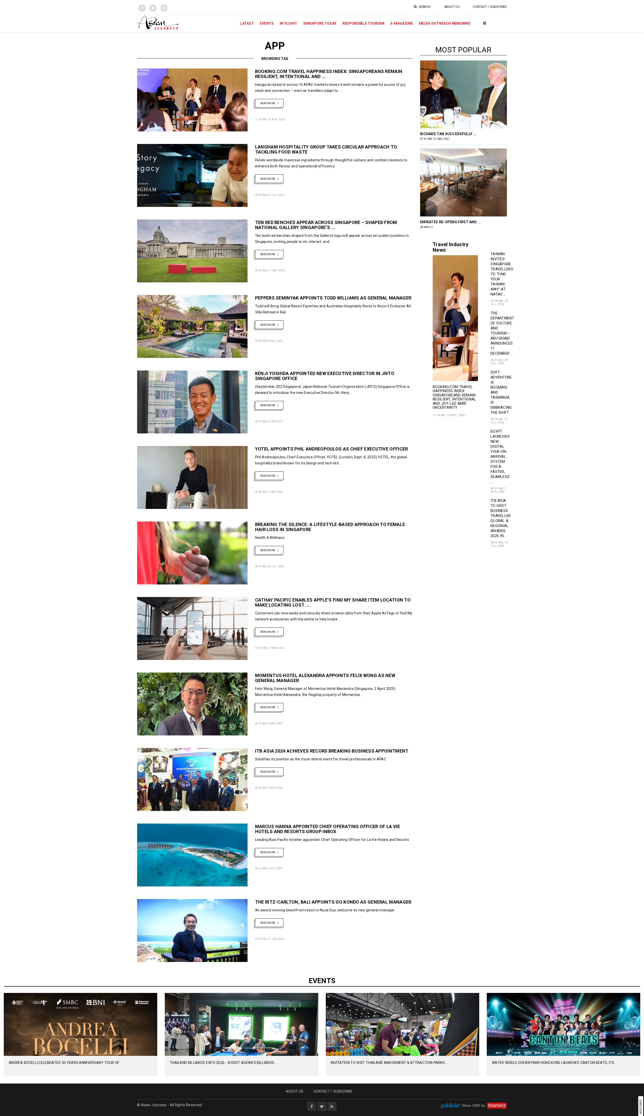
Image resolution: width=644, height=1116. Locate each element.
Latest (247, 23)
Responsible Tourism (363, 23)
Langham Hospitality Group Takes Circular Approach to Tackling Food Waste (326, 149)
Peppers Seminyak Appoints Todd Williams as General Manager (333, 298)
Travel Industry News (451, 247)
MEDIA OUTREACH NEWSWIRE (444, 23)
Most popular (463, 49)
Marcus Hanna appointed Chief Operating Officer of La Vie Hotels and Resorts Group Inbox (327, 829)
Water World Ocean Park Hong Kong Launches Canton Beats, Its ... (555, 1063)
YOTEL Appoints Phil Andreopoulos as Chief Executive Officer (331, 449)
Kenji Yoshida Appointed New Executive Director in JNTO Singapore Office (324, 376)
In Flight (288, 23)
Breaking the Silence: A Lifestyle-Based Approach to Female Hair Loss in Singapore (330, 527)
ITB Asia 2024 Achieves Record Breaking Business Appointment (332, 751)
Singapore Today (320, 23)
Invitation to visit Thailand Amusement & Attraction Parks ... (389, 1063)
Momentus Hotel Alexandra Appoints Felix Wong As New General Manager (325, 678)
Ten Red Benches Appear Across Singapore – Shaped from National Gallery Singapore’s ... (326, 225)
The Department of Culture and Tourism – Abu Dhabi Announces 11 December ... (502, 333)
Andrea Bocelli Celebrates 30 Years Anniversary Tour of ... (66, 1063)
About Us (451, 7)
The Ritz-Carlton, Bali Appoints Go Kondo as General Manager (333, 902)
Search (424, 7)
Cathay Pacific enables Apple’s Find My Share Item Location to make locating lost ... (333, 602)
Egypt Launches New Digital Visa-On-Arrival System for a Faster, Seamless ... (500, 456)
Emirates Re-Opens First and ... (450, 222)
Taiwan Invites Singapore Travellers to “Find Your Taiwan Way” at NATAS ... (502, 274)
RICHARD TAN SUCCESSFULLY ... (448, 134)
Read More (268, 103)
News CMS (471, 1105)
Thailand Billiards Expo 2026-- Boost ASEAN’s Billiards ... (223, 1063)
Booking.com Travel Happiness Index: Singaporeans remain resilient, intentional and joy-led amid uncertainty (454, 397)
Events (267, 23)
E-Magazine (401, 23)
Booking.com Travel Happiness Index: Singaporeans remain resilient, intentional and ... (329, 74)
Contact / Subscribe (490, 7)
